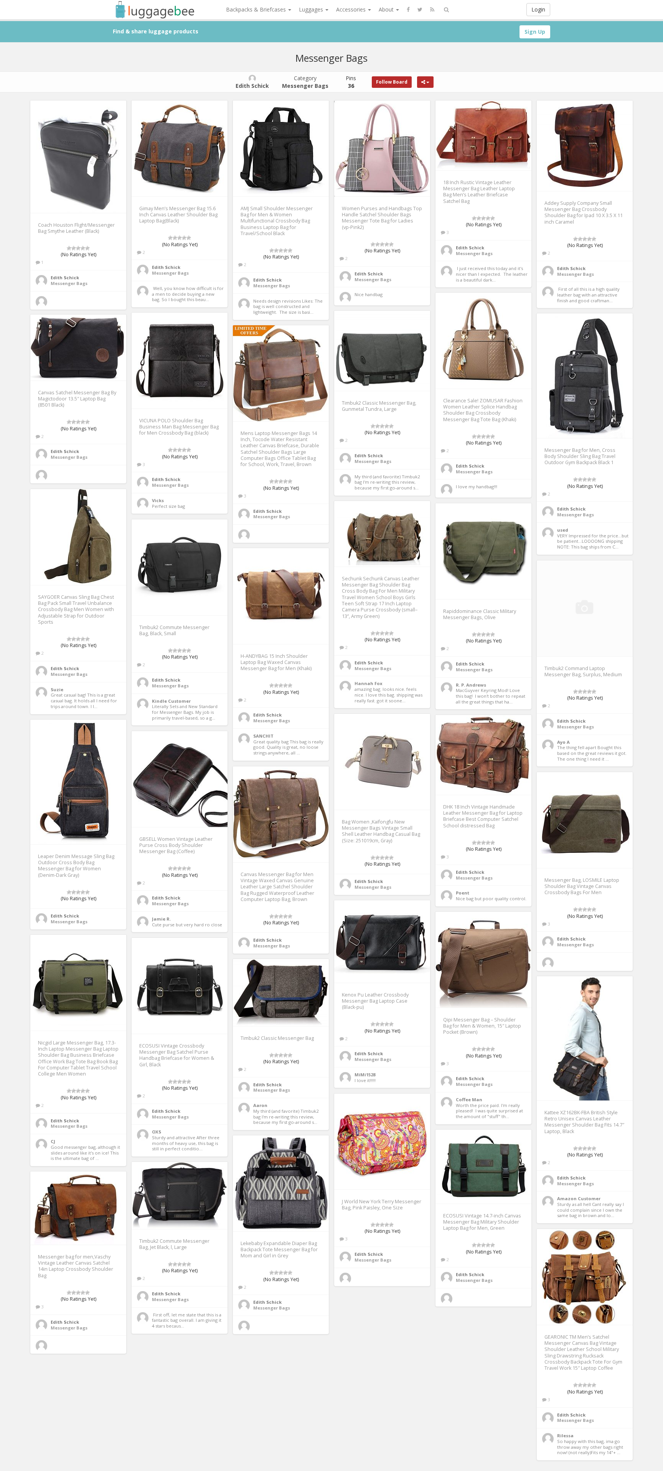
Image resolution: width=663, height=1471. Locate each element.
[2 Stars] (73, 248)
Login (538, 9)
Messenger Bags (69, 283)
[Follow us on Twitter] (420, 9)
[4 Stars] (83, 248)
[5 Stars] (87, 248)
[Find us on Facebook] (408, 9)
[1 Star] (69, 248)
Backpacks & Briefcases (256, 9)
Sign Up (534, 31)
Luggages (312, 9)
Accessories (351, 9)
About (387, 9)
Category (305, 81)
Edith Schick (65, 277)
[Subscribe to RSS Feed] (432, 9)
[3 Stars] (78, 248)
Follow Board (391, 82)
